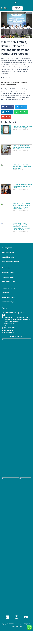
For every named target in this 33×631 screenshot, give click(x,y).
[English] (2, 8)
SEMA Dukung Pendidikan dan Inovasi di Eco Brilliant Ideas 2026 (21, 147)
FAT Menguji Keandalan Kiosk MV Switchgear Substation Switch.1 (22, 186)
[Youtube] (26, 617)
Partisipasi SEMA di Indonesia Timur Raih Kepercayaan (22, 127)
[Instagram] (16, 617)
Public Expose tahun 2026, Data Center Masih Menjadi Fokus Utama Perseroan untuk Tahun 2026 (21, 206)
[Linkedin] (7, 617)
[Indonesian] (5, 8)
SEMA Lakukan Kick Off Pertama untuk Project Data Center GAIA (22, 166)
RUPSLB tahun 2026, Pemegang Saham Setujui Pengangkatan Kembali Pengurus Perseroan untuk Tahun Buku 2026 (21, 227)
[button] (15, 2)
